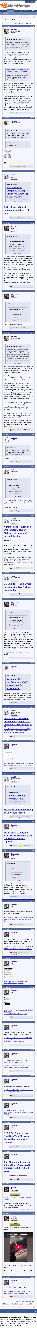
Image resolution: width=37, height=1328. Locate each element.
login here (21, 1319)
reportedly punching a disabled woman (15, 562)
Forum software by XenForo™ (7, 1314)
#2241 (32, 987)
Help (35, 1311)
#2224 (32, 223)
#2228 (32, 466)
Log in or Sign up (30, 1)
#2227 (32, 434)
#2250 (32, 1277)
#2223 (32, 171)
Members (27, 10)
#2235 (32, 773)
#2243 (32, 1049)
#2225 (32, 291)
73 (12, 23)
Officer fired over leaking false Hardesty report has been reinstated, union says (18, 721)
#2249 (32, 1213)
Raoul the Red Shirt (15, 227)
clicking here (28, 1321)
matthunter (14, 438)
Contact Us (30, 1311)
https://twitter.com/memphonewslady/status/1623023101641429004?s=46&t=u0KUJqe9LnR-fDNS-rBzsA (18, 919)
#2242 (32, 1022)
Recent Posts (5, 13)
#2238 (32, 901)
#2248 (32, 1183)
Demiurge (14, 29)
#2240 (32, 958)
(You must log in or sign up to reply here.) (25, 1301)
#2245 (32, 1100)
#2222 (32, 117)
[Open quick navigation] (33, 17)
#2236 (32, 821)
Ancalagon (14, 1187)
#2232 (32, 662)
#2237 (32, 850)
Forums (10, 11)
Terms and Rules (32, 1314)
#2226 (32, 333)
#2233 (32, 707)
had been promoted (23, 551)
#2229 (32, 515)
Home (4, 10)
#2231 (32, 599)
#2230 (32, 572)
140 (27, 23)
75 (17, 23)
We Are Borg (14, 470)
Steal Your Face (14, 666)
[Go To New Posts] (17, 1311)
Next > (30, 23)
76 (19, 23)
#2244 (32, 1075)
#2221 (32, 26)
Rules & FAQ (19, 10)
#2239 (32, 929)
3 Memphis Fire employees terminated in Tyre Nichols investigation (17, 587)
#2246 (32, 1122)
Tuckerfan (22, 133)
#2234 (32, 740)
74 (15, 23)
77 (22, 23)
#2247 (32, 1151)
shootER (13, 174)
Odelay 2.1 (3, 1311)
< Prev (4, 23)
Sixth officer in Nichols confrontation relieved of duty (16, 210)
